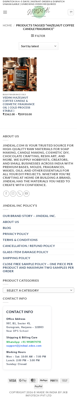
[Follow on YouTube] (26, 194)
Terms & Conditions (20, 239)
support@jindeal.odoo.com (24, 345)
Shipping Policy (16, 258)
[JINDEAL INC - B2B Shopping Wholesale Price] (38, 12)
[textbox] (37, 290)
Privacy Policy (16, 234)
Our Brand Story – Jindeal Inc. (29, 216)
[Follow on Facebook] (6, 194)
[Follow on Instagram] (13, 194)
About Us (11, 222)
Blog (7, 228)
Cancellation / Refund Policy (29, 245)
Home (7, 25)
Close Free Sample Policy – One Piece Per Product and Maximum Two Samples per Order (38, 267)
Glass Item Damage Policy (25, 252)
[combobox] (38, 290)
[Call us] (20, 194)
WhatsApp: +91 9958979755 (23, 342)
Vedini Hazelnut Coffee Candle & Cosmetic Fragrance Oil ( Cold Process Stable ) (19, 104)
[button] (5, 12)
